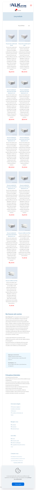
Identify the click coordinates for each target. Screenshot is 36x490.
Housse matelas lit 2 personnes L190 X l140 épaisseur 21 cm (11, 187)
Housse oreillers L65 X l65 (11, 280)
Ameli (13, 438)
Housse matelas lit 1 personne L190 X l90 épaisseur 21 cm (24, 91)
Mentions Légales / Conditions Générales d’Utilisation (15, 409)
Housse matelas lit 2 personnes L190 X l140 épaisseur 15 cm (24, 139)
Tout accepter (18, 484)
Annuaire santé (15, 440)
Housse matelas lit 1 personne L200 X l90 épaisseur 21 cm (11, 139)
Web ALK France (15, 428)
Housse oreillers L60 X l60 (24, 233)
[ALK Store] (18, 5)
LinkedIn (14, 424)
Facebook (14, 426)
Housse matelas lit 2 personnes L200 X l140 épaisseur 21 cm (24, 187)
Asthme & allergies (16, 442)
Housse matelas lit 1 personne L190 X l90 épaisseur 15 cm (11, 91)
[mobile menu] (31, 5)
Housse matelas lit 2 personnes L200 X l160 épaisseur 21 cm (11, 234)
